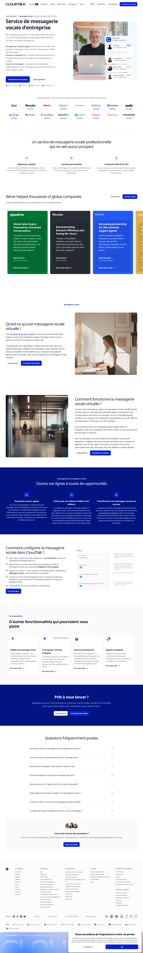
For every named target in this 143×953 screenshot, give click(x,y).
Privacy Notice (53, 916)
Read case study (20, 268)
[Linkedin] (21, 916)
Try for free (115, 196)
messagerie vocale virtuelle (22, 334)
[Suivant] (18, 280)
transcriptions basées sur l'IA (110, 513)
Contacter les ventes (128, 4)
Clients (52, 4)
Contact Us (37, 916)
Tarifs (81, 4)
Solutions (44, 4)
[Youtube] (25, 916)
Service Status (92, 916)
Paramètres (88, 947)
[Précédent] (9, 280)
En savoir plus (13, 591)
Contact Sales (130, 196)
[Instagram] (17, 916)
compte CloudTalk (25, 558)
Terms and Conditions (71, 916)
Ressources (62, 4)
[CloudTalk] (15, 4)
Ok (122, 947)
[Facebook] (14, 916)
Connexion (101, 4)
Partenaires (73, 4)
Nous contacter (71, 844)
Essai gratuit (113, 4)
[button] (92, 4)
